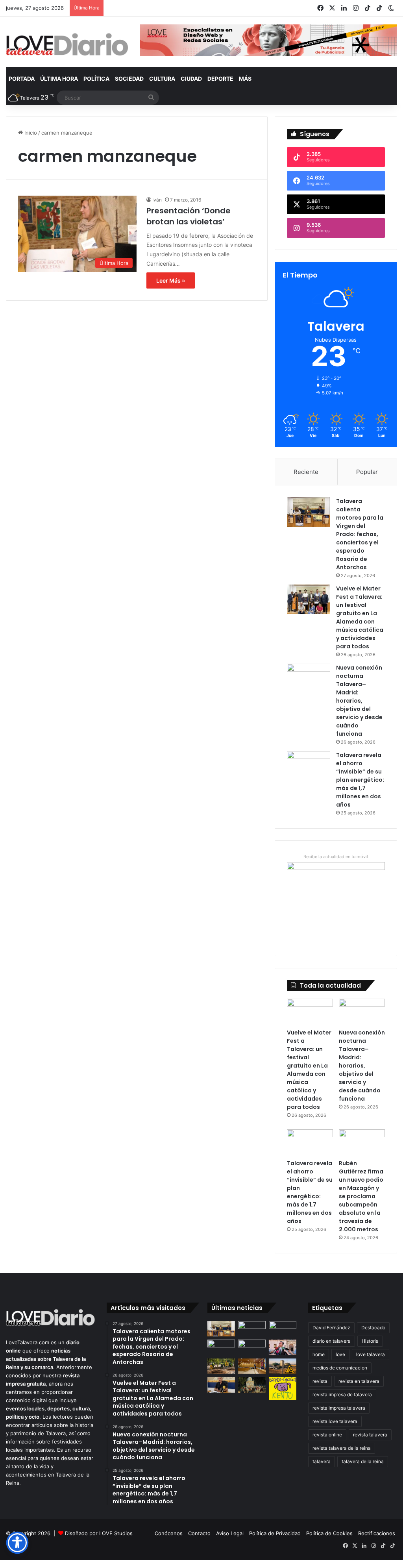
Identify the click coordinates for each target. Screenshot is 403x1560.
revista (319, 1381)
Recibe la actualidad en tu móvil (335, 856)
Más (245, 78)
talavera (321, 1461)
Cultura (162, 78)
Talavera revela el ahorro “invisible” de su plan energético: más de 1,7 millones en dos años (360, 780)
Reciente (306, 472)
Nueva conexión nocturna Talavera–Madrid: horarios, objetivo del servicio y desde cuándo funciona (359, 701)
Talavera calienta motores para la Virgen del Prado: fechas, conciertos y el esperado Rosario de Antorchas (359, 534)
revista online (327, 1435)
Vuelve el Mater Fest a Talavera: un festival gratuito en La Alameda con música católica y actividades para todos (359, 617)
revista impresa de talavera (342, 1394)
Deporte (220, 78)
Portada (22, 78)
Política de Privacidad (275, 1533)
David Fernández (331, 1328)
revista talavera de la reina (341, 1448)
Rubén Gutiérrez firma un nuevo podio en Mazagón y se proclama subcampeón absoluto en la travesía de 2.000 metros (361, 1196)
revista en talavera (358, 1381)
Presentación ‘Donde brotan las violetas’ (188, 216)
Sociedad (129, 78)
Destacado (373, 1328)
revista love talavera (334, 1421)
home (318, 1354)
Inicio (30, 133)
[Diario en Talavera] (67, 44)
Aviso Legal (230, 1533)
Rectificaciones (376, 1533)
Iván (157, 200)
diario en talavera (331, 1341)
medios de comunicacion (339, 1368)
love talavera (370, 1354)
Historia (370, 1341)
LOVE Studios (116, 1533)
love (340, 1354)
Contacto (199, 1533)
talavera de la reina (363, 1461)
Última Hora (59, 78)
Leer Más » (170, 280)
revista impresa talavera (338, 1408)
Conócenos (169, 1533)
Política (96, 78)
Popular (367, 472)
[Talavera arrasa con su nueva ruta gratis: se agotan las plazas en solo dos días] (252, 1384)
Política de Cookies (329, 1533)
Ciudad (191, 78)
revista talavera (370, 1435)
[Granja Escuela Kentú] (282, 1388)
